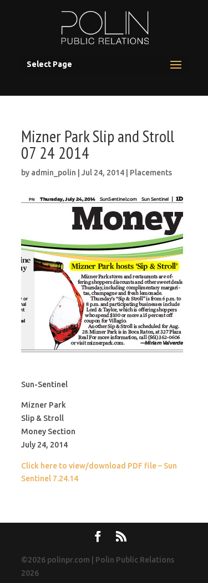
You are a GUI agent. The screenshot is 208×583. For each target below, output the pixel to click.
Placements (151, 172)
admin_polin (53, 172)
